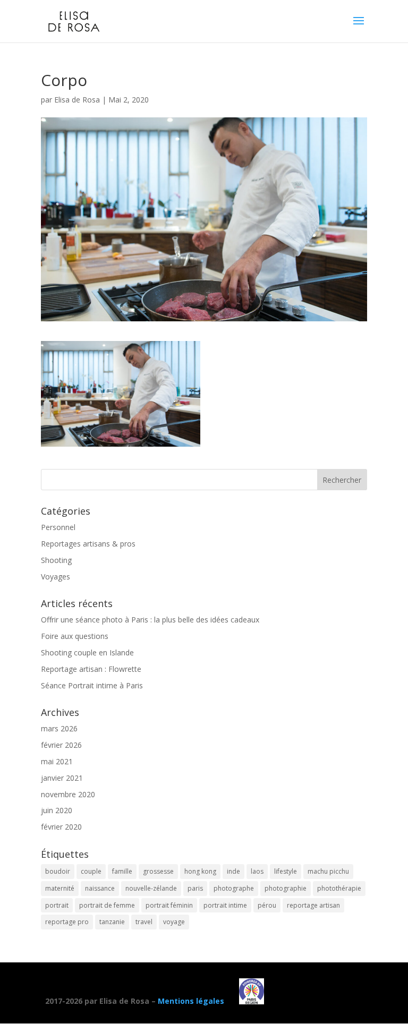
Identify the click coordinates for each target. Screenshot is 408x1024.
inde (233, 871)
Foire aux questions (74, 636)
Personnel (58, 527)
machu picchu (328, 871)
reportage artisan (313, 905)
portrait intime (225, 905)
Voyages (55, 576)
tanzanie (112, 921)
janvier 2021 (62, 778)
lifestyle (285, 871)
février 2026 (61, 745)
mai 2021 (57, 761)
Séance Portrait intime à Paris (92, 685)
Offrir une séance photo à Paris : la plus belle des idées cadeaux (150, 620)
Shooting (56, 560)
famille (122, 871)
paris (195, 888)
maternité (59, 888)
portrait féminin (169, 905)
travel (143, 921)
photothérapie (339, 888)
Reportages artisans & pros (88, 544)
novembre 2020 (68, 794)
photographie (286, 888)
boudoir (57, 871)
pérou (267, 905)
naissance (100, 888)
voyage (174, 921)
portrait (57, 905)
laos (257, 871)
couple (91, 871)
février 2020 (61, 827)
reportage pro (67, 921)
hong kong (200, 871)
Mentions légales (191, 1001)
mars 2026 (59, 728)
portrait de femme (107, 905)
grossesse (158, 871)
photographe (234, 888)
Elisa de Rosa (77, 100)
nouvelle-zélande (151, 888)
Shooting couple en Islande (87, 652)
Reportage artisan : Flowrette (91, 669)
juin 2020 (56, 810)
